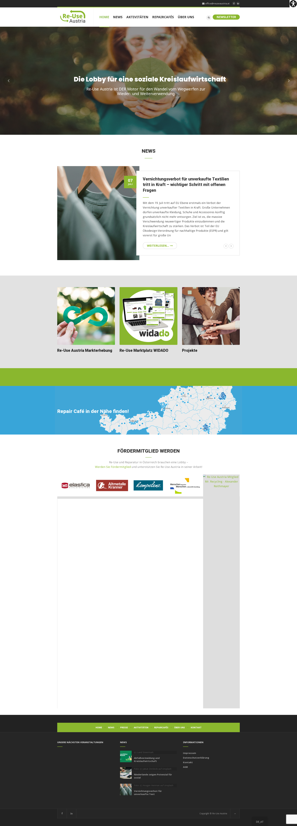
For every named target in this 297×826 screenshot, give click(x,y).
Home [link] (99, 727)
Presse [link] (124, 727)
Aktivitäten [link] (141, 727)
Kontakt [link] (196, 727)
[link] (293, 3)
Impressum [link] (189, 753)
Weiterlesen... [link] (158, 245)
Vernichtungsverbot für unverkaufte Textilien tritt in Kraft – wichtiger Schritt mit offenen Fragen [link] (186, 184)
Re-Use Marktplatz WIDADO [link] (144, 350)
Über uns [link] (179, 727)
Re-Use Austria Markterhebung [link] (84, 350)
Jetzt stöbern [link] (194, 106)
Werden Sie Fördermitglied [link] (113, 467)
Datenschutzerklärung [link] (196, 757)
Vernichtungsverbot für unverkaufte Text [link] (148, 792)
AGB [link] (185, 766)
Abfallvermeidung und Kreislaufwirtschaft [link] (147, 759)
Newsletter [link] (226, 17)
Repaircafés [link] (161, 727)
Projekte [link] (189, 350)
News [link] (111, 727)
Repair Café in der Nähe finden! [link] (93, 411)
